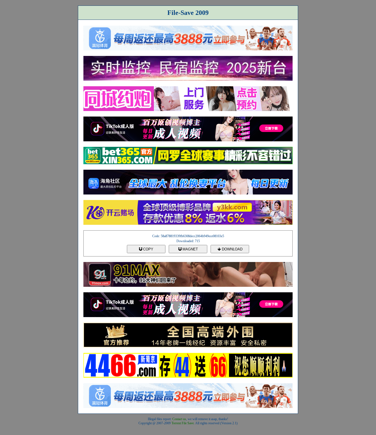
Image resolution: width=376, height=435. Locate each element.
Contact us (179, 419)
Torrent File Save (182, 423)
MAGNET (189, 249)
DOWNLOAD (232, 249)
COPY (147, 249)
